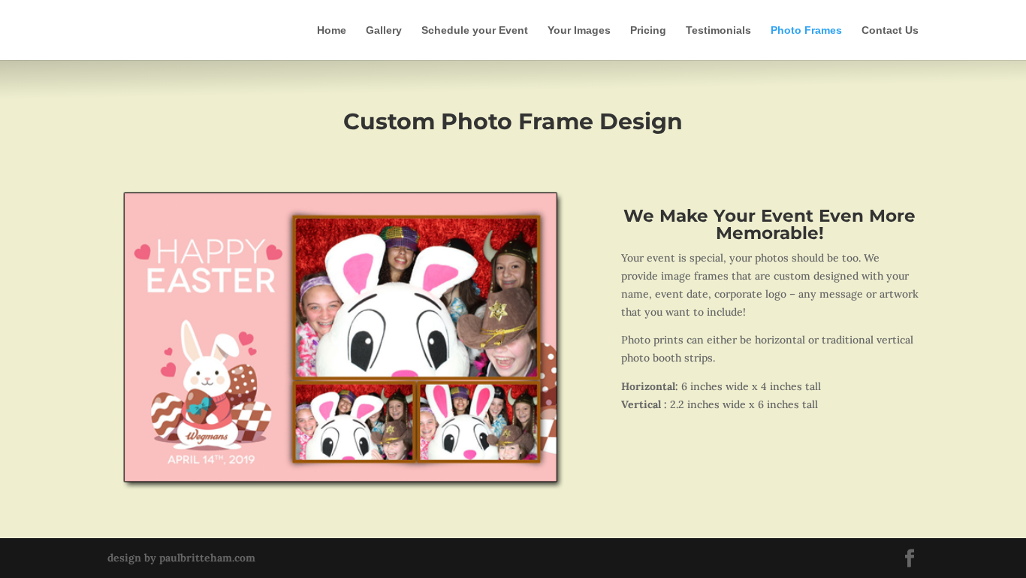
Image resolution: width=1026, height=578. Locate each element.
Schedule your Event (474, 30)
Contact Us (890, 30)
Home (331, 30)
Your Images (579, 30)
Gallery (384, 30)
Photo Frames (806, 30)
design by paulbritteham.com (181, 557)
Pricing (648, 30)
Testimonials (718, 30)
